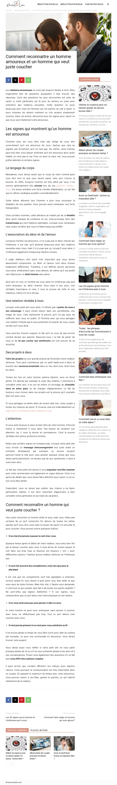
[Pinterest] (22, 80)
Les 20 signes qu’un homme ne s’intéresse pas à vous (20, 719)
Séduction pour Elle (71, 4)
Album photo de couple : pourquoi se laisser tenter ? (40, 756)
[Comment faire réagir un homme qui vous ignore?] (95, 229)
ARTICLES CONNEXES (17, 730)
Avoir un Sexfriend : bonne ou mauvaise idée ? (64, 756)
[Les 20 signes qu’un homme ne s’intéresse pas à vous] (95, 275)
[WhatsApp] (28, 80)
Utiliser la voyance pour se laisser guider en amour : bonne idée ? (16, 756)
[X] (15, 80)
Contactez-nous (94, 4)
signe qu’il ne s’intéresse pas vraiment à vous (29, 410)
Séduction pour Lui (47, 4)
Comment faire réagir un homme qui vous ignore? (59, 719)
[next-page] (12, 764)
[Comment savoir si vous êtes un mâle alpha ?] (95, 408)
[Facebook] (8, 80)
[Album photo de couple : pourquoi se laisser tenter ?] (40, 743)
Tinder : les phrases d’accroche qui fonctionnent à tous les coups (95, 331)
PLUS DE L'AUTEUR (39, 730)
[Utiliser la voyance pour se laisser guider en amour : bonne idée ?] (16, 743)
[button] (107, 4)
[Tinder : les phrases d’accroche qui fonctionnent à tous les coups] (95, 317)
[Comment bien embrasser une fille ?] (95, 365)
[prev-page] (7, 764)
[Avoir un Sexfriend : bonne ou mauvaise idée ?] (64, 743)
